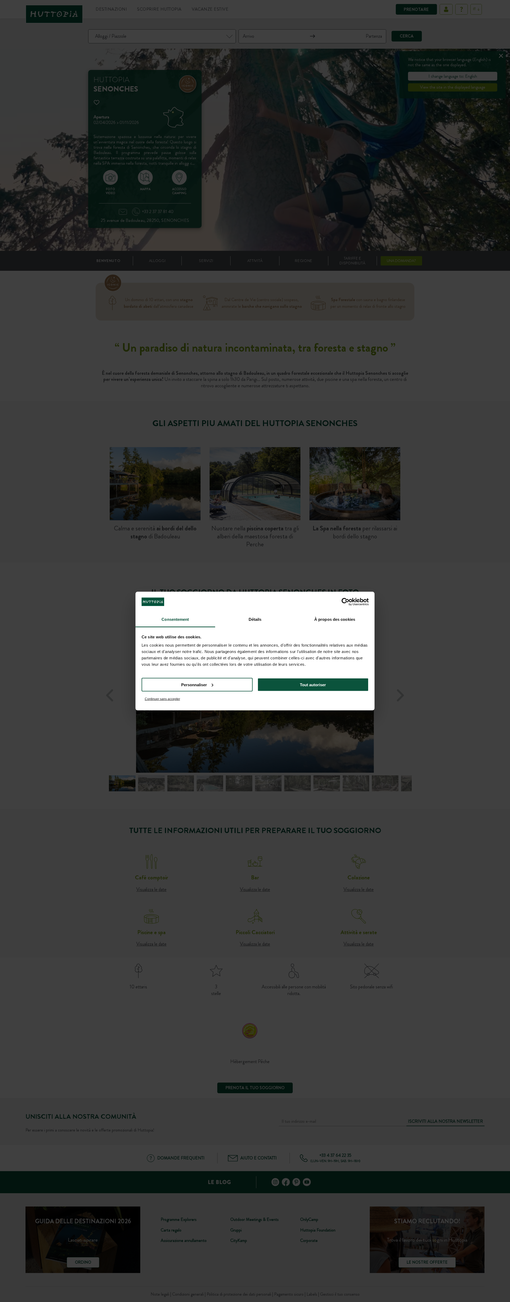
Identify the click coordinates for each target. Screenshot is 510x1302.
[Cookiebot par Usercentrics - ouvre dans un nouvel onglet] (345, 602)
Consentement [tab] (175, 619)
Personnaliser (194, 684)
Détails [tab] (255, 619)
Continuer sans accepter (162, 699)
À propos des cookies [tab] (334, 619)
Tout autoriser (313, 684)
